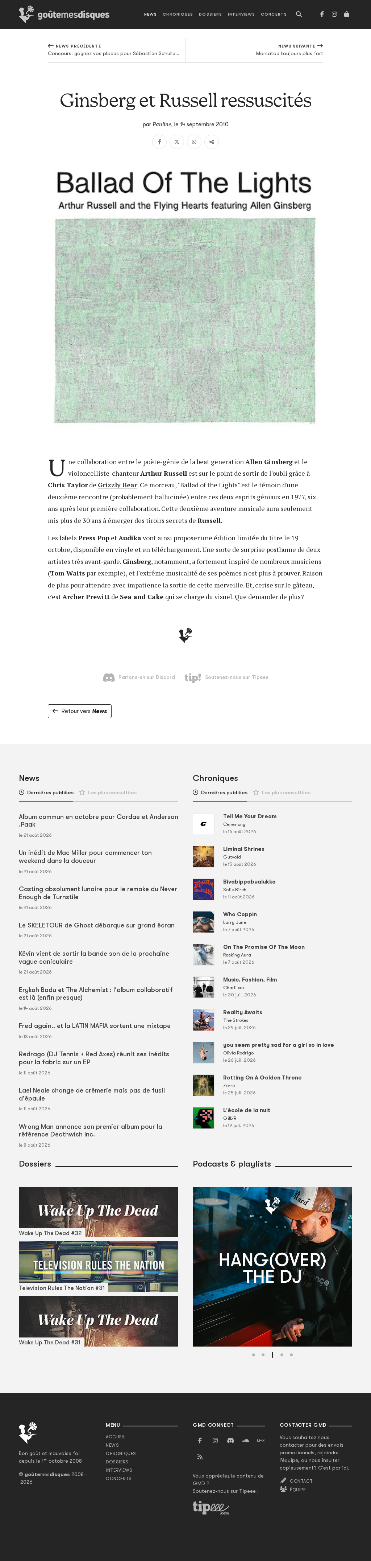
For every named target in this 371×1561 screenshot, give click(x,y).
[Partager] (211, 142)
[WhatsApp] (194, 142)
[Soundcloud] (245, 1441)
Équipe (298, 1489)
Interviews (241, 14)
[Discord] (230, 1441)
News (150, 14)
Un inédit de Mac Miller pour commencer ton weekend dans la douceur (85, 856)
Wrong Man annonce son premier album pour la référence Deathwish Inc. (90, 1130)
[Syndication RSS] (200, 1457)
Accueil (115, 1436)
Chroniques (178, 14)
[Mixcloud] (261, 1441)
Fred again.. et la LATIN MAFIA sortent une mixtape (95, 1025)
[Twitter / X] (177, 142)
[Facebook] (322, 14)
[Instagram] (334, 14)
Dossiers (210, 14)
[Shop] (346, 14)
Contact (301, 1481)
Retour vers (84, 711)
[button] (253, 1355)
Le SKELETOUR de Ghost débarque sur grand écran (97, 925)
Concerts (274, 14)
